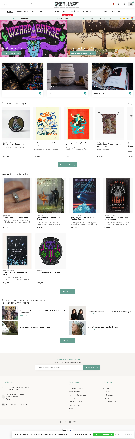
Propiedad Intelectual (76, 388)
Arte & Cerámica (58, 11)
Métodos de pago (75, 405)
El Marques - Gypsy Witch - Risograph (76, 144)
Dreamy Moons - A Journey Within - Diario (16, 273)
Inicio (10, 11)
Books (121, 11)
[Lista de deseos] (124, 4)
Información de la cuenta (111, 385)
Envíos (71, 408)
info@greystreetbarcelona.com (16, 404)
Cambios (72, 385)
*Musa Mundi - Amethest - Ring (15, 217)
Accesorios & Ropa (24, 11)
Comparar (106, 398)
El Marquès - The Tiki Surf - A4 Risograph (46, 144)
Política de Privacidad (76, 402)
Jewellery (109, 11)
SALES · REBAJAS (67, 15)
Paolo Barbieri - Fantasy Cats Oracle (48, 218)
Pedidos (72, 398)
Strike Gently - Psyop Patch (14, 144)
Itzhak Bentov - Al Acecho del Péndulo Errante (82, 218)
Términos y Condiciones (77, 395)
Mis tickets (106, 391)
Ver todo (66, 291)
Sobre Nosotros (74, 391)
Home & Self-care (91, 11)
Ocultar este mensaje (103, 434)
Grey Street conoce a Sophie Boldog (103, 327)
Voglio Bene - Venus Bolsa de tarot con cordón (109, 145)
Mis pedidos (107, 388)
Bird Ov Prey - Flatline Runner (48, 272)
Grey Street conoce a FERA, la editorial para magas (109, 311)
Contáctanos (73, 412)
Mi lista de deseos (109, 395)
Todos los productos (110, 402)
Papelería (41, 11)
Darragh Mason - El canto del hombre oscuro (116, 218)
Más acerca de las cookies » (123, 434)
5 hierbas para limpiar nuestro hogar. (35, 327)
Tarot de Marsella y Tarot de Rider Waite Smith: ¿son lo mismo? (42, 311)
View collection (66, 165)
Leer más (23, 315)
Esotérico (74, 11)
